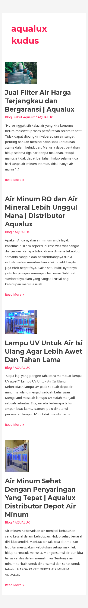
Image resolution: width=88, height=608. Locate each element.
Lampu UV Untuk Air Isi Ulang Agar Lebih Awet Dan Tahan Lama (44, 351)
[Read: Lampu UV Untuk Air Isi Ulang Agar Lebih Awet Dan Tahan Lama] (21, 321)
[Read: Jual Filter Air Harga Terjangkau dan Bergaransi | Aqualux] (21, 72)
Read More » (14, 179)
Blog (8, 117)
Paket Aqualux (24, 117)
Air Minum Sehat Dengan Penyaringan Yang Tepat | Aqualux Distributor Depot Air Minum (40, 498)
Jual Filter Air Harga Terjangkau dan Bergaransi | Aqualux (39, 101)
